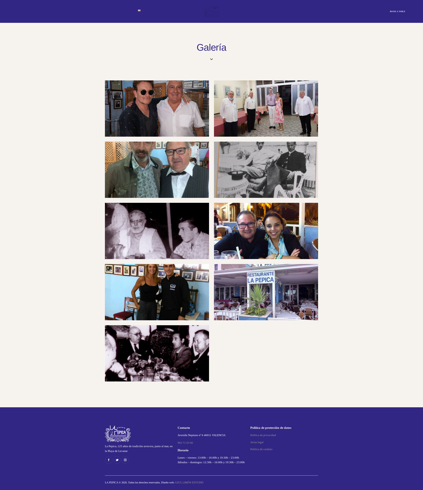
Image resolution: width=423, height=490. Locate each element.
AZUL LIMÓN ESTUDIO (189, 482)
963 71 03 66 (185, 442)
